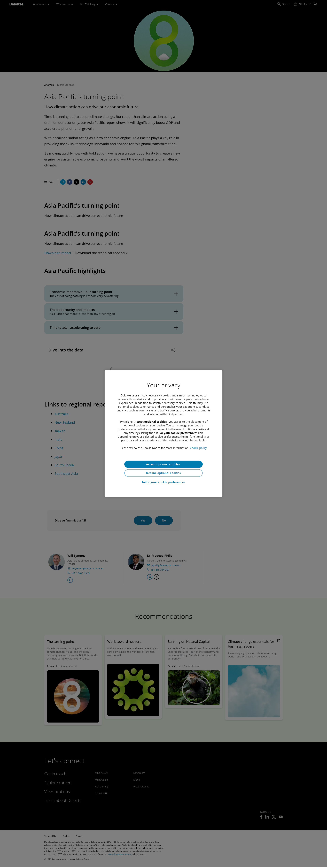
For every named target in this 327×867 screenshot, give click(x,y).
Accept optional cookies (163, 464)
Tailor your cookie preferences (163, 482)
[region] (163, 433)
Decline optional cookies (163, 473)
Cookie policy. (198, 448)
